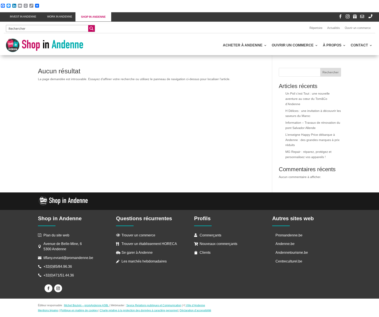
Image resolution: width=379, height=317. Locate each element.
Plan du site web (56, 235)
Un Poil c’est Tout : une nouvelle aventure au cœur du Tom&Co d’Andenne (307, 99)
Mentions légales (48, 310)
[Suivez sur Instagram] (58, 288)
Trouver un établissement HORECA (149, 244)
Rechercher (330, 72)
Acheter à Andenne (243, 45)
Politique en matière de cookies (79, 310)
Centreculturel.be (288, 261)
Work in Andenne (59, 16)
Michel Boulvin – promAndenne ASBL (86, 305)
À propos (332, 45)
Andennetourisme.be (291, 252)
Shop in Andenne (93, 16)
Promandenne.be (288, 235)
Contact (359, 45)
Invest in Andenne (23, 16)
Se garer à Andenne (137, 252)
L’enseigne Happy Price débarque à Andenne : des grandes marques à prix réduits (312, 140)
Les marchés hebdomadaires (144, 261)
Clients (205, 252)
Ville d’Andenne (195, 305)
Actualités (333, 28)
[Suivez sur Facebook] (48, 288)
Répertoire (315, 28)
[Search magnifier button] (91, 28)
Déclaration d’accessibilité (195, 310)
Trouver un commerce (138, 235)
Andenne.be (285, 244)
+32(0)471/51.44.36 (59, 275)
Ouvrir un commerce (358, 28)
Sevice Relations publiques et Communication (153, 305)
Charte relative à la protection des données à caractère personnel (139, 310)
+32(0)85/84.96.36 (57, 266)
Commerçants (210, 235)
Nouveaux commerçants (218, 244)
